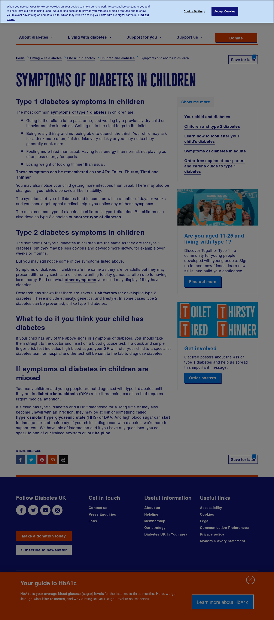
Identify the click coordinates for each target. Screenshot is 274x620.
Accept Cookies (224, 11)
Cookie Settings (194, 11)
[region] (137, 11)
